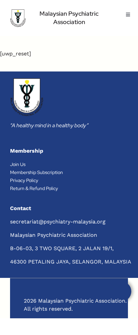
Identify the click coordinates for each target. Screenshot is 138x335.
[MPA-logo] (18, 18)
